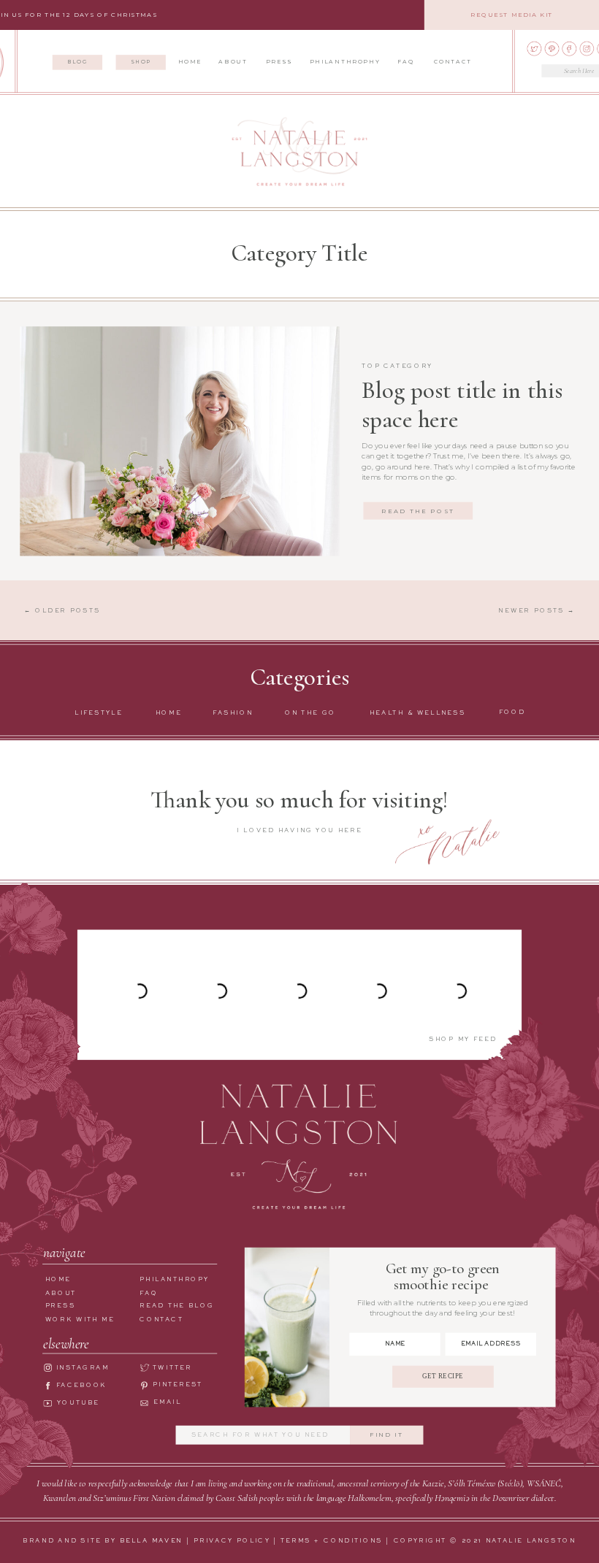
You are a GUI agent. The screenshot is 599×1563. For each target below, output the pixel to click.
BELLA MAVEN (151, 1541)
